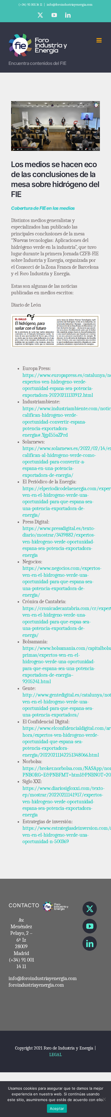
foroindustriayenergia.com (36, 985)
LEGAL (55, 1054)
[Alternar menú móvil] (99, 40)
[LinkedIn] (90, 943)
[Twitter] (90, 909)
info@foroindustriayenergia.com (69, 5)
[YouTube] (90, 926)
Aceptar (57, 1108)
